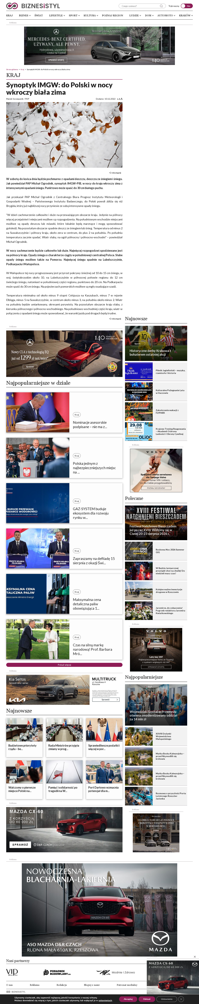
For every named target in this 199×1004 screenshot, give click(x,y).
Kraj (9, 15)
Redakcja (62, 985)
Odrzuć (146, 999)
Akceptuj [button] (128, 999)
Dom (148, 15)
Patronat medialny (127, 985)
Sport (73, 15)
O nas (9, 985)
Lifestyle (56, 15)
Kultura (90, 15)
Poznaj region (112, 15)
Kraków (184, 15)
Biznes (23, 15)
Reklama (34, 985)
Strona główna (12, 69)
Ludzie (134, 15)
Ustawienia (166, 999)
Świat (39, 15)
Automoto (165, 15)
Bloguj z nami (92, 985)
